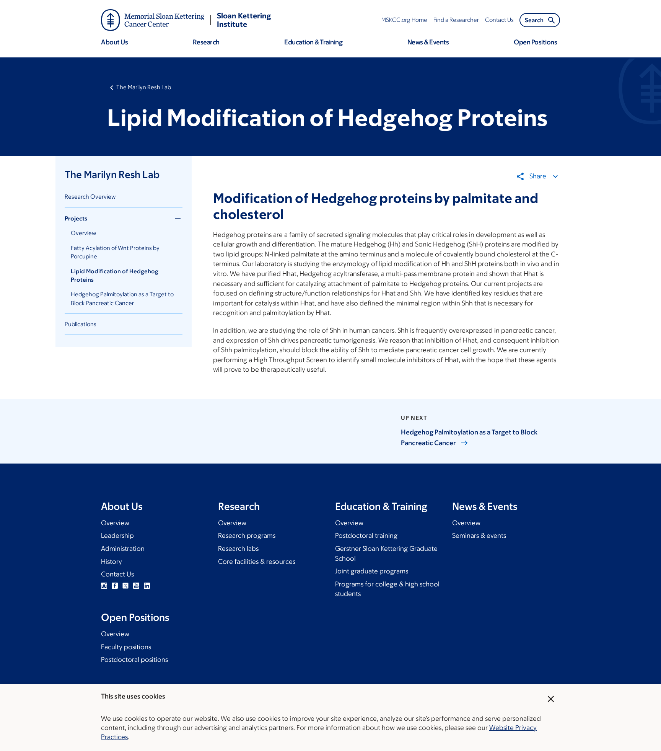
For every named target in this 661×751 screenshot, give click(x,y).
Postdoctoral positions (134, 659)
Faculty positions (126, 647)
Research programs (246, 535)
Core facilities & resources (256, 561)
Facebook (115, 586)
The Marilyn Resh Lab (143, 87)
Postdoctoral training (366, 535)
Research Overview (90, 196)
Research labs (238, 548)
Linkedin (147, 586)
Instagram (104, 586)
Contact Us (117, 574)
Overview (83, 233)
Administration (123, 548)
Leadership (117, 535)
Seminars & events (479, 535)
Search (534, 20)
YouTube (136, 586)
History (111, 561)
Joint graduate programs (371, 571)
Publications (80, 324)
